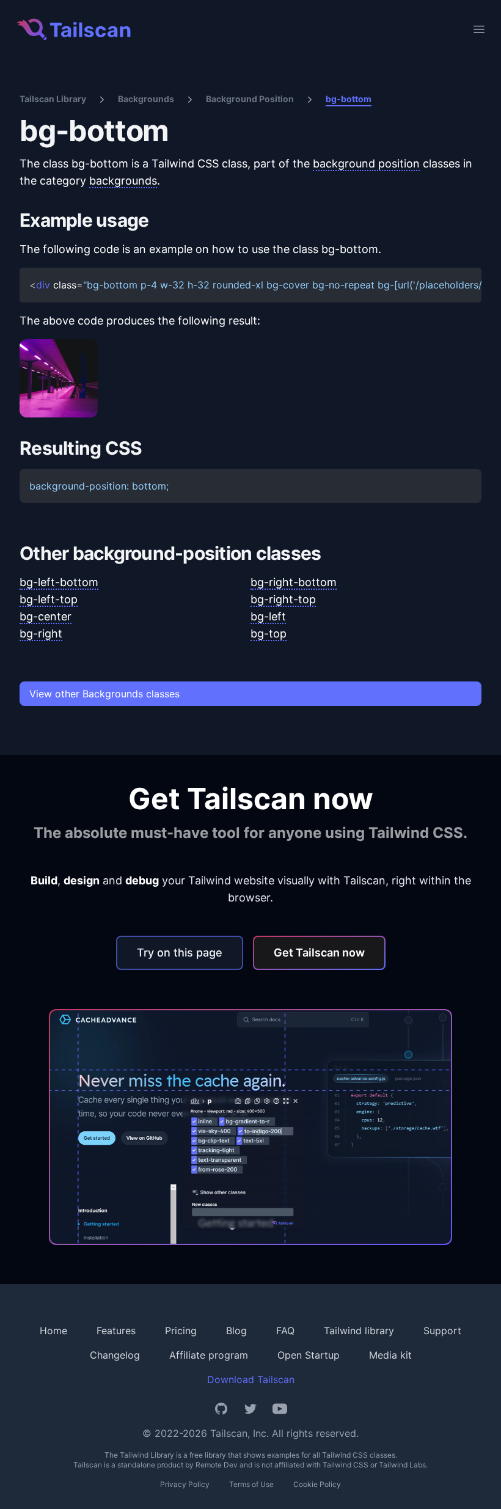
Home (53, 1330)
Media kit (390, 1355)
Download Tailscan (250, 1379)
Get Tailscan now (319, 952)
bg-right (41, 633)
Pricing (181, 1330)
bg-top (268, 633)
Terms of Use (251, 1484)
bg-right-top (283, 599)
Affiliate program (208, 1355)
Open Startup (308, 1355)
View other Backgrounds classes (104, 694)
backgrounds (123, 180)
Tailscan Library (53, 99)
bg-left (268, 616)
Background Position (250, 99)
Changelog (115, 1355)
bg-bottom (348, 99)
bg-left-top (49, 599)
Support (442, 1330)
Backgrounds (146, 99)
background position (366, 163)
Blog (236, 1330)
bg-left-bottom (59, 582)
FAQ (285, 1330)
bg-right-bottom (293, 582)
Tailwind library (359, 1330)
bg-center (45, 616)
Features (116, 1330)
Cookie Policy (317, 1484)
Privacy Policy (185, 1484)
